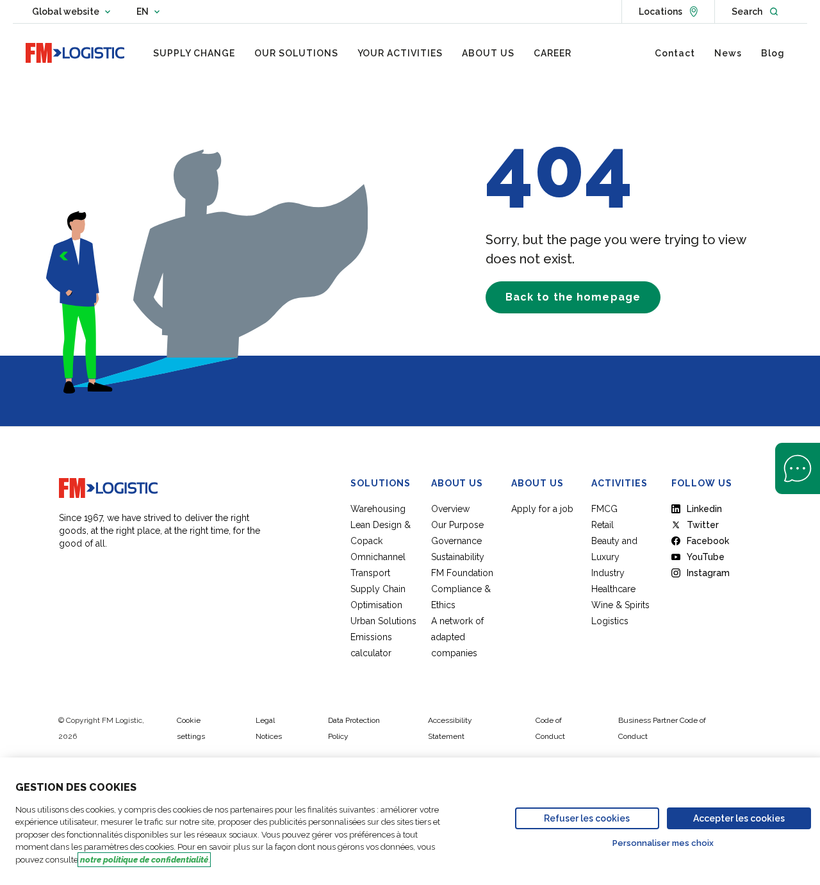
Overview (450, 509)
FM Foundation (462, 573)
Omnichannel (378, 557)
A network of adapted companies (457, 637)
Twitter (703, 525)
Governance (456, 541)
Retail (602, 525)
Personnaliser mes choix (663, 843)
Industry (608, 573)
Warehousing (378, 509)
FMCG (604, 509)
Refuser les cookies (587, 818)
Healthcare (613, 589)
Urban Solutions (383, 621)
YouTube (706, 557)
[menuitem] (194, 53)
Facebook (708, 541)
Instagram (708, 573)
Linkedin (704, 509)
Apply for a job (542, 509)
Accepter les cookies (739, 818)
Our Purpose (457, 525)
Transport (370, 573)
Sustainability (457, 557)
